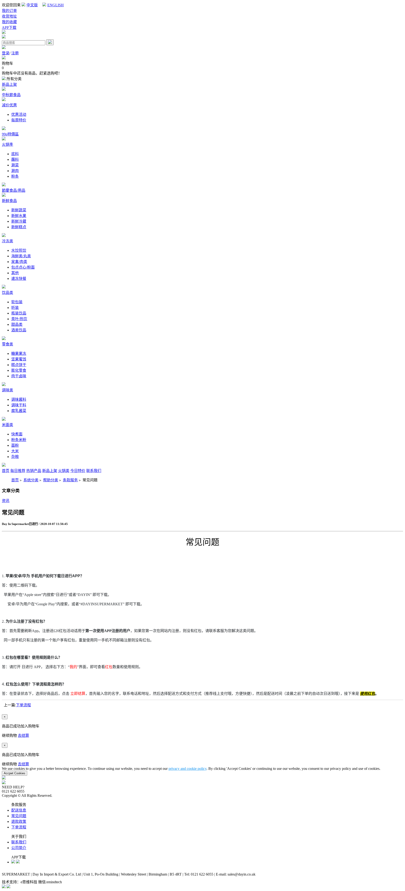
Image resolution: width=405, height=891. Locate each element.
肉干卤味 (18, 376)
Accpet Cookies (14, 773)
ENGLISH (55, 5)
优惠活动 (18, 114)
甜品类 (16, 324)
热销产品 (33, 471)
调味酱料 (18, 399)
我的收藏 (9, 22)
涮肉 (15, 171)
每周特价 (18, 120)
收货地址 (9, 16)
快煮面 (16, 434)
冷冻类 (7, 241)
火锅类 (63, 471)
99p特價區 (10, 134)
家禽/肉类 (19, 262)
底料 (15, 154)
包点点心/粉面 (23, 267)
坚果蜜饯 (18, 359)
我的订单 (9, 11)
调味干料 (18, 405)
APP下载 (9, 28)
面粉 (15, 445)
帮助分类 (50, 480)
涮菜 (15, 165)
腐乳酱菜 (18, 411)
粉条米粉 (18, 440)
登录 (5, 53)
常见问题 (18, 816)
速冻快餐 (18, 279)
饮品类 (7, 293)
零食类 (7, 344)
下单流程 (23, 705)
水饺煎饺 (18, 250)
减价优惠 (9, 105)
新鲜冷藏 (18, 221)
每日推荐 (17, 471)
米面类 (7, 425)
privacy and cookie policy (187, 769)
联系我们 (93, 471)
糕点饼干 (18, 365)
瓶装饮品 (18, 313)
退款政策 (18, 822)
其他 (15, 273)
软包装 (16, 302)
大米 (15, 451)
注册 (15, 53)
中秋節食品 (11, 95)
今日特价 (77, 471)
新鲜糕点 (18, 227)
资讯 (5, 501)
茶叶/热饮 (19, 319)
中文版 (32, 5)
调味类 (7, 390)
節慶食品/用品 (13, 190)
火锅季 (7, 144)
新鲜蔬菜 (18, 210)
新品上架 (9, 84)
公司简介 (18, 848)
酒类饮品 (18, 330)
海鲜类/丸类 (21, 256)
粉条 (15, 176)
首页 (5, 471)
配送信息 (18, 810)
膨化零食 (18, 370)
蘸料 (15, 159)
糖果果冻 (18, 354)
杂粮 (15, 457)
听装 (15, 308)
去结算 (23, 736)
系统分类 (30, 480)
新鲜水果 (18, 216)
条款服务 (70, 480)
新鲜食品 (9, 201)
